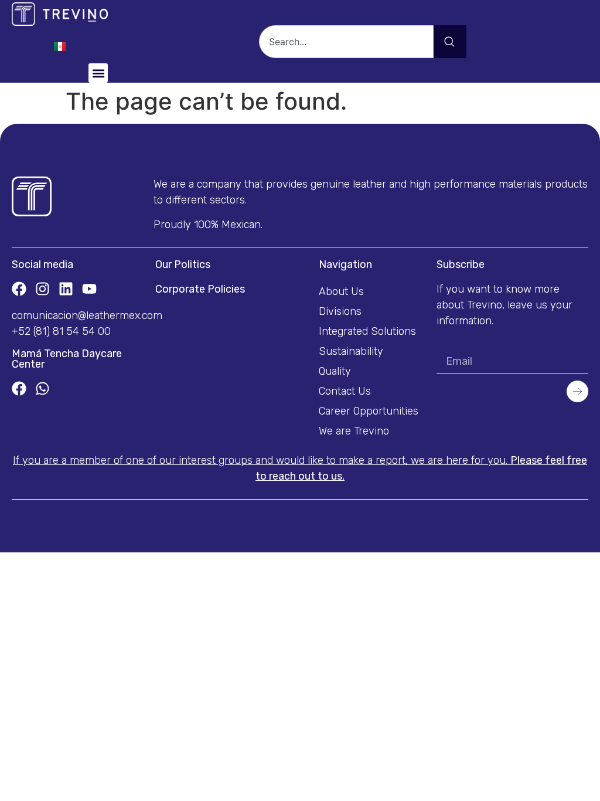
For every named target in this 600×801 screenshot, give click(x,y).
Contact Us (345, 391)
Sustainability (351, 351)
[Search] (450, 41)
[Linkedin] (66, 288)
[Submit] (577, 391)
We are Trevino (354, 431)
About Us (341, 291)
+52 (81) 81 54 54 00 (61, 331)
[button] (98, 73)
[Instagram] (42, 288)
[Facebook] (19, 288)
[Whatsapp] (42, 388)
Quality (335, 371)
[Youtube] (89, 288)
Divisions (340, 311)
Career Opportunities (368, 411)
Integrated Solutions (367, 331)
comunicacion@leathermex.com (87, 315)
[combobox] (346, 41)
